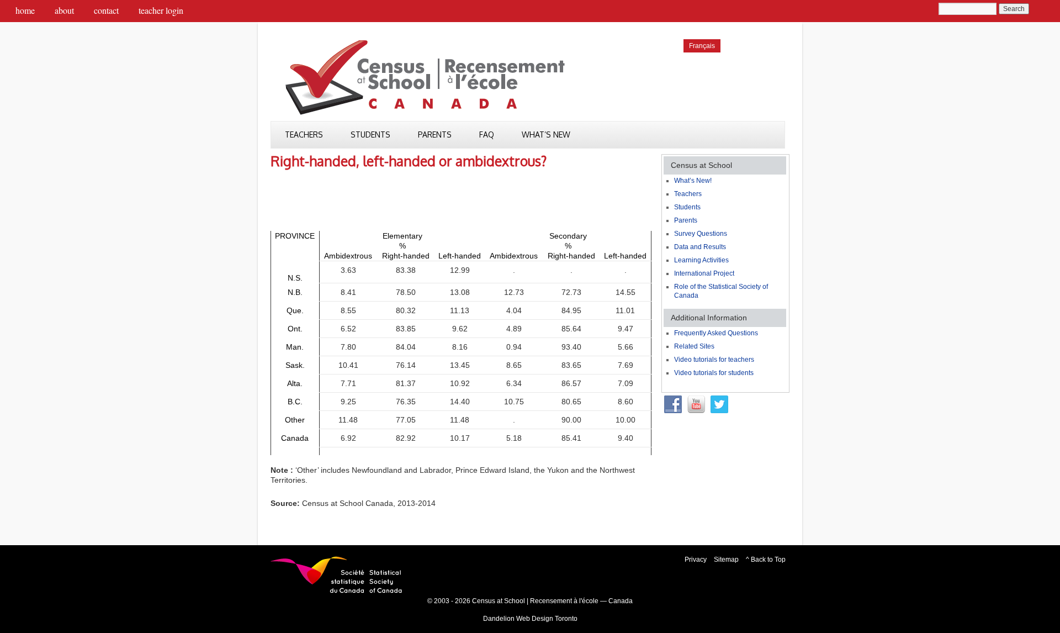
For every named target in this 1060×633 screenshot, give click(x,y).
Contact (106, 10)
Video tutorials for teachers (714, 359)
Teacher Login (161, 10)
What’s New (546, 134)
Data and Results (700, 247)
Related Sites (694, 346)
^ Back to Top (766, 559)
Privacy (696, 559)
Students (370, 134)
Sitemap (726, 559)
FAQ (486, 134)
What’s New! (693, 180)
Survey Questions (700, 234)
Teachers (304, 134)
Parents (435, 134)
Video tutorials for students (714, 373)
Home (25, 10)
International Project (704, 273)
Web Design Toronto (546, 619)
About (64, 10)
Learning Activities (701, 260)
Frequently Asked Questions (716, 333)
